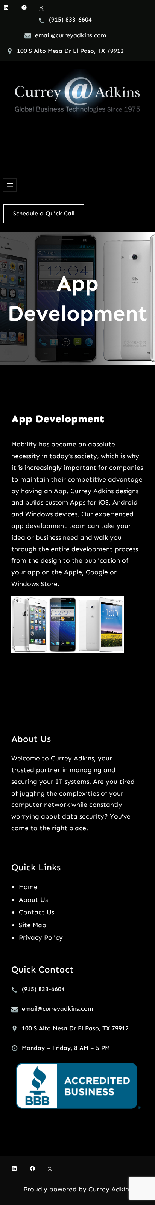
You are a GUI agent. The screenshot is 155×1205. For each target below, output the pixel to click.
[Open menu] (10, 185)
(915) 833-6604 (70, 19)
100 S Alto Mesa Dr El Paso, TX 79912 (70, 50)
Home (28, 887)
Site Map (32, 925)
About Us (33, 900)
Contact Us (36, 912)
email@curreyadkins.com (70, 35)
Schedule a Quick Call (43, 213)
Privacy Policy (41, 937)
